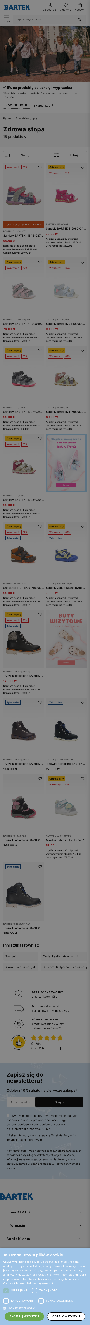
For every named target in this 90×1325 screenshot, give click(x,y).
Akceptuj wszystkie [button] (24, 1316)
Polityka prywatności (40, 1283)
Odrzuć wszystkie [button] (66, 1316)
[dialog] (45, 662)
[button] (45, 1308)
